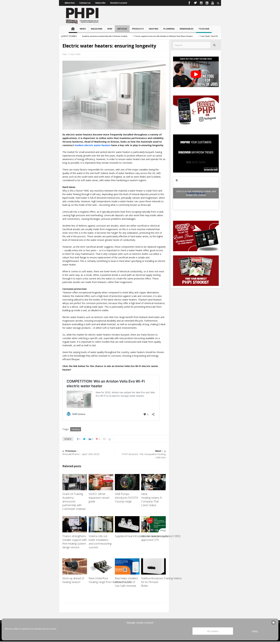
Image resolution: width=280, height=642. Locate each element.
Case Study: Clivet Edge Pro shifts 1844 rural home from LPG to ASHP (216, 36)
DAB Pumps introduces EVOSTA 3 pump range (126, 497)
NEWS (83, 28)
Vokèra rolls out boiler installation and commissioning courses (100, 541)
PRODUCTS (138, 28)
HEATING (153, 28)
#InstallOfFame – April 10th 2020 (80, 452)
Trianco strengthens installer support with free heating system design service (74, 541)
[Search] (214, 45)
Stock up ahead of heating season (73, 580)
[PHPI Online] (82, 15)
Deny (255, 631)
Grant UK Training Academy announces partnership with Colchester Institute (85, 36)
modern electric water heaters (93, 145)
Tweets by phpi (196, 193)
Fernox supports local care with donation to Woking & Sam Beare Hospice (151, 36)
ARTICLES (122, 28)
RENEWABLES (186, 28)
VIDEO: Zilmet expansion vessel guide (99, 497)
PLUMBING (169, 28)
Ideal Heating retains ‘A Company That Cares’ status (151, 499)
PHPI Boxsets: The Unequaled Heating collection (144, 454)
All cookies (213, 631)
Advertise (70, 2)
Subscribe (100, 2)
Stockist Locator (118, 2)
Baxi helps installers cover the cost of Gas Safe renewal (126, 582)
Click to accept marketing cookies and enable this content (196, 193)
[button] (273, 622)
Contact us (85, 2)
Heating (75, 429)
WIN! (109, 28)
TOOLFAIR (203, 28)
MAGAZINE (96, 28)
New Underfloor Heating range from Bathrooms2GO (110, 580)
